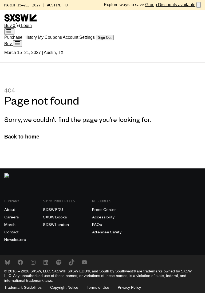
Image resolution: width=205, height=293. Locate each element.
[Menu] (17, 43)
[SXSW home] (20, 20)
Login (26, 25)
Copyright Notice (64, 287)
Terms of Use (98, 287)
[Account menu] (9, 31)
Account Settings (79, 37)
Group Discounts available (170, 4)
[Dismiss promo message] (198, 5)
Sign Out (105, 38)
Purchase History (21, 37)
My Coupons (50, 37)
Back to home (21, 137)
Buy (8, 25)
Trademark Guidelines (23, 287)
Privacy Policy (129, 287)
